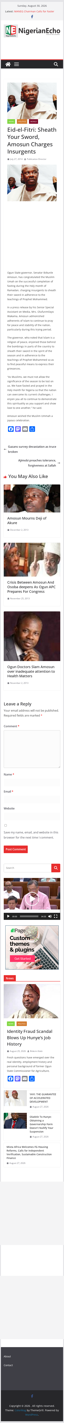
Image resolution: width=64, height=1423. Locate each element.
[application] (32, 899)
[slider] (29, 916)
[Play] (8, 916)
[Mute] (50, 916)
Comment (11, 726)
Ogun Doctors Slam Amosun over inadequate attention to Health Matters (31, 671)
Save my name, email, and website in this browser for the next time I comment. (31, 834)
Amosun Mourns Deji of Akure (26, 520)
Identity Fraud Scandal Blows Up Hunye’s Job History (29, 1037)
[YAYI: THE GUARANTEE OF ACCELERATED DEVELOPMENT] (15, 1100)
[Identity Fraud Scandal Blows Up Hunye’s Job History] (32, 1001)
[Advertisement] (32, 1213)
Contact (8, 1365)
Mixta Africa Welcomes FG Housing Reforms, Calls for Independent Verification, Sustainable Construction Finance (29, 1152)
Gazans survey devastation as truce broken (32, 449)
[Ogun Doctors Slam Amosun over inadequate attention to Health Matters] (32, 614)
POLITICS (22, 121)
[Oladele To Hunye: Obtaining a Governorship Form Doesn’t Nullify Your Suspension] (15, 1127)
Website (9, 808)
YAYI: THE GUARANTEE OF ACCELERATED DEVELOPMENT (43, 1098)
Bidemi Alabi (36, 1051)
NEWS (11, 121)
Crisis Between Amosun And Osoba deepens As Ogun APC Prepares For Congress (31, 587)
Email (8, 791)
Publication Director (36, 159)
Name (9, 774)
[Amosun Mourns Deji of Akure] (32, 487)
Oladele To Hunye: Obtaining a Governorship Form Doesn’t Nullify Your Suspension (41, 1124)
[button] (32, 899)
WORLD (33, 121)
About (7, 1356)
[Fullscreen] (55, 916)
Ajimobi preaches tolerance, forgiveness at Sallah (37, 462)
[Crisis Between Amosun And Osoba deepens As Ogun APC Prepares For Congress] (32, 545)
